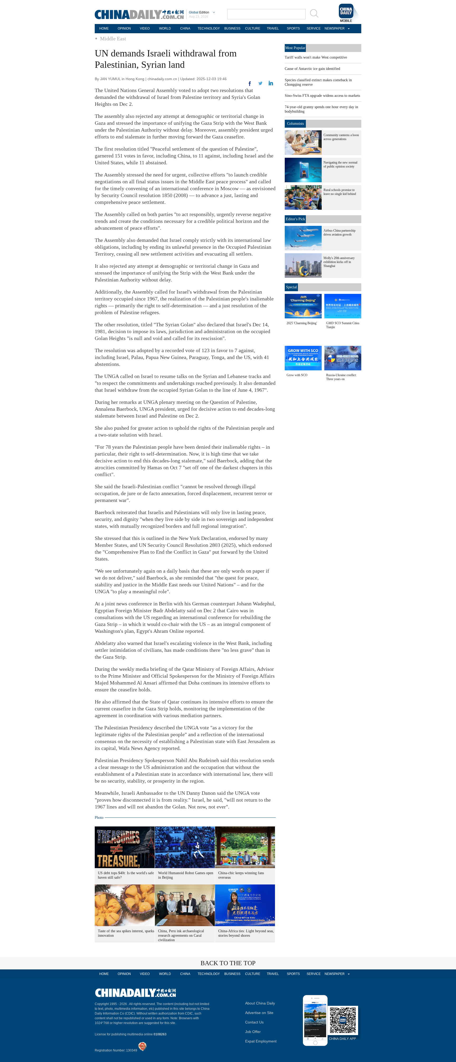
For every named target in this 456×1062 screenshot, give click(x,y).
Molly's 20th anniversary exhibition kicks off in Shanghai (339, 262)
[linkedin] (260, 85)
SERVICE (314, 28)
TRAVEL (273, 28)
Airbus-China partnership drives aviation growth (339, 232)
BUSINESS (232, 28)
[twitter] (271, 84)
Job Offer (253, 1032)
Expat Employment (261, 1041)
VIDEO (145, 28)
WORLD (165, 28)
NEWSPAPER (334, 28)
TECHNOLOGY (209, 28)
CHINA (185, 28)
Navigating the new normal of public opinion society (340, 164)
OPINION (124, 28)
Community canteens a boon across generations (341, 137)
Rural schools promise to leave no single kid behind (340, 192)
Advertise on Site (259, 1013)
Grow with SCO (297, 375)
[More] (250, 86)
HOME (104, 28)
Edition (199, 12)
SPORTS (293, 28)
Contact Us (254, 1022)
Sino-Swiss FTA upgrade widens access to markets (322, 96)
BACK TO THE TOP (228, 963)
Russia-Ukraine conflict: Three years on (341, 377)
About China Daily (260, 1003)
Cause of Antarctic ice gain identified (312, 69)
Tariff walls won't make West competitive (316, 57)
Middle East (113, 38)
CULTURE (252, 28)
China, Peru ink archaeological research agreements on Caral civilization (181, 935)
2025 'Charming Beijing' (302, 323)
